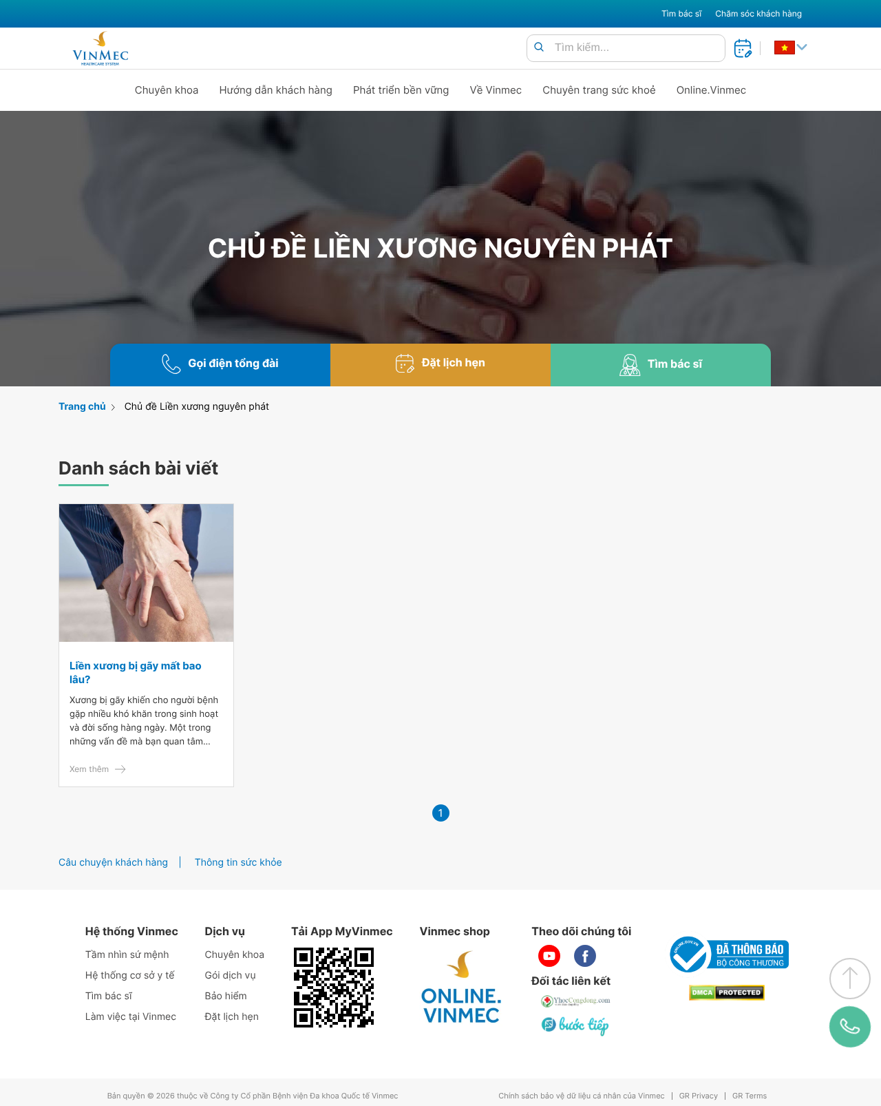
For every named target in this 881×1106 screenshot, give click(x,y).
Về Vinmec (496, 89)
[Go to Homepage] (100, 48)
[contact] (850, 1026)
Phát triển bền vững (401, 89)
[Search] (538, 47)
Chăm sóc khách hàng (758, 13)
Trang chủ (82, 407)
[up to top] (850, 978)
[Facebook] (585, 956)
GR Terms (749, 1096)
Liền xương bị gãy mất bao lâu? (136, 672)
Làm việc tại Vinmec (130, 1017)
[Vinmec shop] (462, 987)
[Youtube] (549, 956)
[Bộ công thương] (727, 954)
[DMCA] (727, 993)
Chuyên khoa (167, 89)
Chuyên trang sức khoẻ (598, 89)
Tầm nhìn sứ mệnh (127, 955)
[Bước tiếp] (576, 1026)
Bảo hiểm (226, 996)
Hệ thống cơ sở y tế (130, 975)
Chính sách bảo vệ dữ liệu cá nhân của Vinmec (581, 1096)
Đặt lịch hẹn (232, 1017)
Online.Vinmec (712, 89)
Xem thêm (89, 769)
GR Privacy (698, 1096)
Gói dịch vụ (230, 975)
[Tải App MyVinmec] (333, 987)
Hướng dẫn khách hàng (276, 89)
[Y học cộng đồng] (576, 1001)
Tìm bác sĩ (681, 13)
